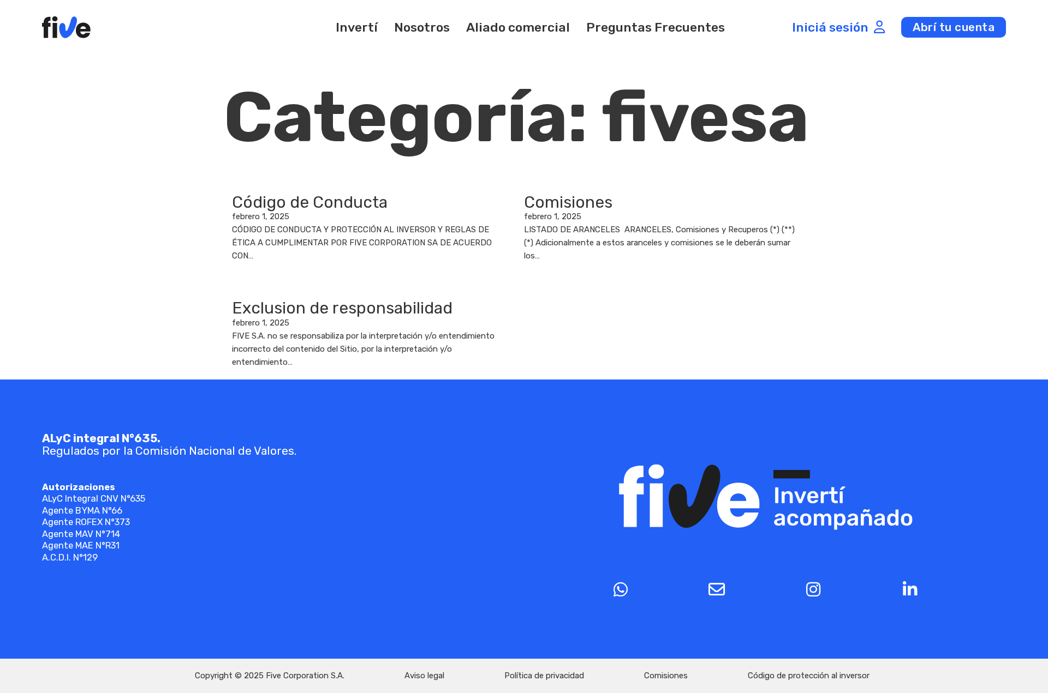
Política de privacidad (544, 675)
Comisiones (568, 202)
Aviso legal (424, 675)
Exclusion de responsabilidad (342, 308)
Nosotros (422, 27)
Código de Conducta (310, 202)
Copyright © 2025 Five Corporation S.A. (269, 675)
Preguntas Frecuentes (655, 27)
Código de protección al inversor (809, 675)
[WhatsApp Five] (620, 589)
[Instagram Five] (813, 589)
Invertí (357, 27)
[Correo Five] (717, 589)
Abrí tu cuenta (954, 27)
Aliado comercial (518, 27)
